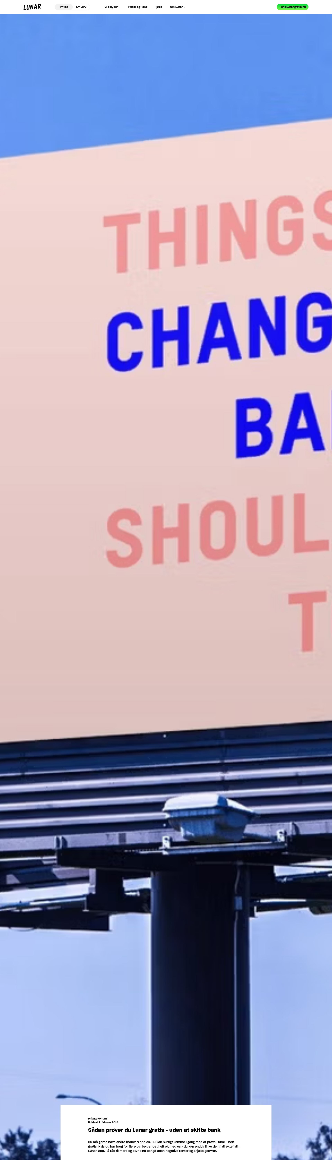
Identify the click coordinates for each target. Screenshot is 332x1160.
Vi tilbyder (111, 6)
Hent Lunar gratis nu (292, 6)
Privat (64, 6)
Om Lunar (176, 6)
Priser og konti (137, 6)
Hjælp (158, 6)
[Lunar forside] (32, 7)
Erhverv (81, 6)
